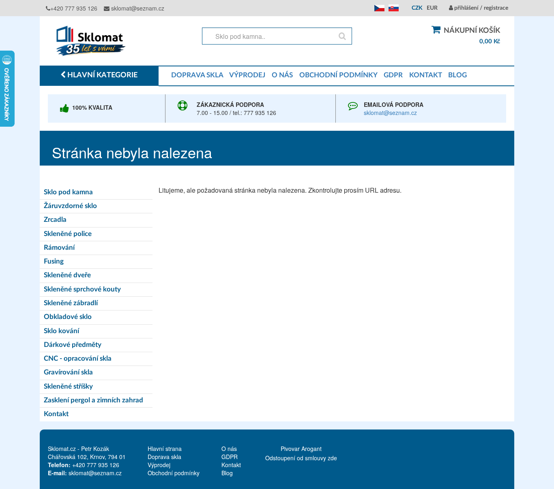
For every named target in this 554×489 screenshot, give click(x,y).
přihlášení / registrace (480, 8)
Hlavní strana (165, 448)
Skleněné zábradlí (71, 303)
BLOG (457, 75)
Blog (227, 473)
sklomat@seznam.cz (137, 8)
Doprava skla (164, 457)
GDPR (393, 75)
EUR (432, 8)
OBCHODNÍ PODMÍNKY (338, 75)
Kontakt (56, 413)
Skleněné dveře (67, 275)
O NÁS (282, 75)
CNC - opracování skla (78, 358)
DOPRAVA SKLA (197, 75)
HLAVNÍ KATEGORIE (101, 75)
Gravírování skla (68, 372)
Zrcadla (55, 219)
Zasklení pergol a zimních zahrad (93, 400)
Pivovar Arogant (301, 448)
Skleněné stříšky (68, 386)
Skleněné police (68, 233)
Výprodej (159, 465)
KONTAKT (425, 75)
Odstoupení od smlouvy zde (301, 458)
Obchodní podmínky (174, 473)
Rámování (59, 247)
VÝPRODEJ (247, 75)
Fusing (54, 261)
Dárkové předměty (72, 344)
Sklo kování (61, 330)
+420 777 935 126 (73, 8)
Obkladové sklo (68, 316)
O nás (229, 448)
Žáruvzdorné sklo (70, 205)
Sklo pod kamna (68, 192)
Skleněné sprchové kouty (82, 289)
